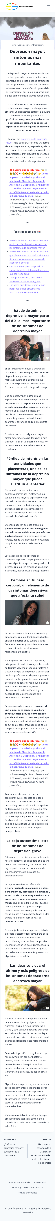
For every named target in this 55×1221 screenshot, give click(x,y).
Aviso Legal (40, 1182)
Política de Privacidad (20, 1182)
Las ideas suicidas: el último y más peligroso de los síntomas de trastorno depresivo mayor (27, 288)
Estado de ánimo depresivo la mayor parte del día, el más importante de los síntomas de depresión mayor (28, 244)
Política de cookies (27, 1192)
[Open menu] (48, 6)
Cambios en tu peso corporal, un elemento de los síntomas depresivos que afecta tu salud (29, 270)
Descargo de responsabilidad (27, 1187)
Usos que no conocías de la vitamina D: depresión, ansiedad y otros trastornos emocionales (40, 1151)
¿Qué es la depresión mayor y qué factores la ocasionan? (14, 1147)
